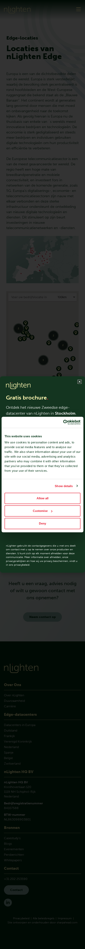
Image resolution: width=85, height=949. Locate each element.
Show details (64, 485)
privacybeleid (21, 564)
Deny (42, 523)
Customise (40, 510)
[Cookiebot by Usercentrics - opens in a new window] (63, 422)
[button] (79, 381)
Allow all (42, 498)
